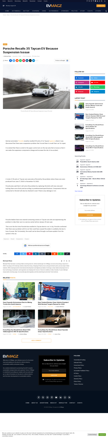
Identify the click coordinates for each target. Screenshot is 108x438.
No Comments (27, 56)
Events (45, 1)
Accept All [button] (102, 434)
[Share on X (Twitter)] (13, 60)
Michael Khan (7, 56)
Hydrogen (65, 11)
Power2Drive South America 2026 (89, 162)
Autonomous (53, 11)
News (8, 15)
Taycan (27, 239)
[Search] (106, 11)
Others (98, 11)
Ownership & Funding (79, 360)
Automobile (16, 11)
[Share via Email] (30, 60)
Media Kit (25, 1)
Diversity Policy (78, 378)
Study (82, 11)
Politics (74, 11)
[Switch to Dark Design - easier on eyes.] (104, 1)
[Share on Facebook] (10, 60)
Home (4, 1)
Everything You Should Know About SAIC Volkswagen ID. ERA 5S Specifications (16, 331)
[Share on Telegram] (33, 60)
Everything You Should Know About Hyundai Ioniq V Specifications (53, 331)
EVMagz (62, 407)
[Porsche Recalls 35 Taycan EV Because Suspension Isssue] (36, 108)
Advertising (18, 1)
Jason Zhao (57, 334)
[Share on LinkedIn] (27, 60)
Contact (40, 1)
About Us (10, 1)
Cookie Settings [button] (92, 434)
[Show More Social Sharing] (36, 60)
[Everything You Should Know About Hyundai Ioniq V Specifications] (54, 319)
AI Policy (76, 373)
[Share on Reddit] (17, 60)
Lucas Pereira (27, 306)
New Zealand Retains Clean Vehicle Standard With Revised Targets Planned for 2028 (53, 303)
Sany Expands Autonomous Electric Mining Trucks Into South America (17, 303)
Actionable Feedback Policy (81, 370)
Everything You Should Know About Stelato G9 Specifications (95, 126)
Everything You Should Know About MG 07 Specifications (95, 146)
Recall (12, 239)
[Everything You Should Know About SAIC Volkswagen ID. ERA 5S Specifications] (19, 319)
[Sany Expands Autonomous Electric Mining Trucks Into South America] (19, 291)
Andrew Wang (23, 334)
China (44, 11)
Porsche (20, 141)
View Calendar (79, 191)
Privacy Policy (88, 221)
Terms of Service (78, 384)
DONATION (101, 5)
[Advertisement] (53, 31)
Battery (26, 11)
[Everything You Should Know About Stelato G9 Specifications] (79, 127)
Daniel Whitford (60, 306)
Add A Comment (36, 340)
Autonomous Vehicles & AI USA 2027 (90, 167)
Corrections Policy (79, 365)
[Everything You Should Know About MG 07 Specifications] (79, 148)
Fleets (90, 11)
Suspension (19, 239)
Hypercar (6, 239)
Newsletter (32, 1)
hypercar (52, 141)
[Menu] (3, 5)
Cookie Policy (77, 376)
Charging (35, 11)
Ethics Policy (77, 381)
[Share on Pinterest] (23, 60)
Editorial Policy (78, 362)
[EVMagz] (54, 6)
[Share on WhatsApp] (20, 60)
